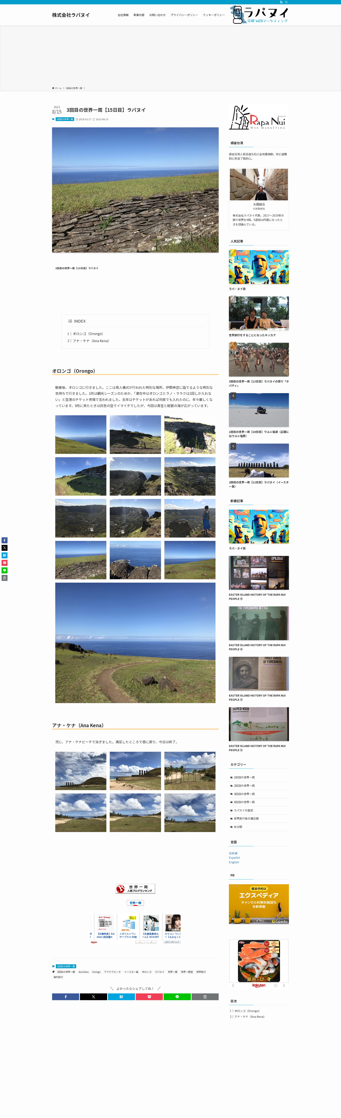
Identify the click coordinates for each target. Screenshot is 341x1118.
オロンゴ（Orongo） (89, 333)
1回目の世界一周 (244, 777)
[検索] (286, 2)
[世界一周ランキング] (135, 889)
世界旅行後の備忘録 (246, 818)
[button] (65, 996)
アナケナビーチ (112, 971)
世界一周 (172, 971)
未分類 (238, 827)
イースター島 (131, 971)
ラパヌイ (159, 971)
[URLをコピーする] (205, 996)
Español (234, 858)
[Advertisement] (170, 56)
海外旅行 (58, 977)
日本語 (233, 853)
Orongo (96, 971)
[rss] (281, 2)
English (234, 862)
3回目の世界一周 (65, 119)
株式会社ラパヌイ (71, 14)
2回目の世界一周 (244, 786)
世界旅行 (201, 971)
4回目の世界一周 (244, 802)
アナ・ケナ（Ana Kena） (92, 340)
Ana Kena (84, 971)
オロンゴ (146, 971)
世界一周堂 (187, 971)
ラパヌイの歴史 (243, 810)
